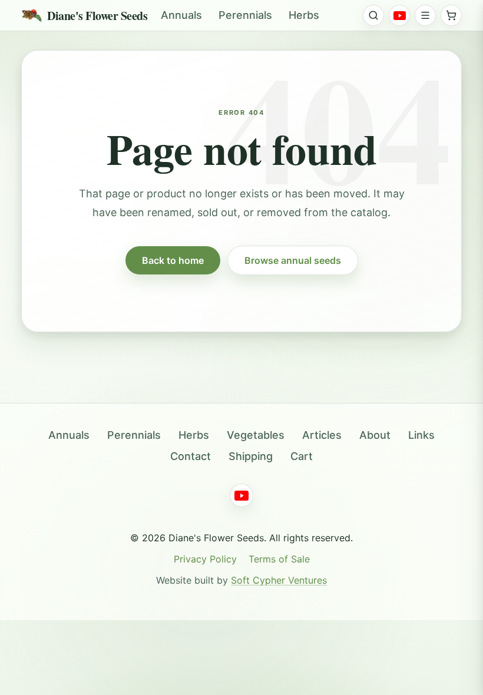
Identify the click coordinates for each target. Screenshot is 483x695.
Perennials (245, 15)
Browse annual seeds (292, 260)
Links (421, 435)
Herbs (304, 15)
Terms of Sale (279, 559)
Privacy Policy (205, 559)
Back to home (173, 260)
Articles (322, 435)
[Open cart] (451, 15)
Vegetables (255, 435)
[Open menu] (425, 15)
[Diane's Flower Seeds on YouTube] (399, 15)
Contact (190, 456)
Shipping (251, 456)
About (375, 435)
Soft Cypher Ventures (279, 580)
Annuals (181, 15)
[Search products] (373, 15)
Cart (301, 456)
